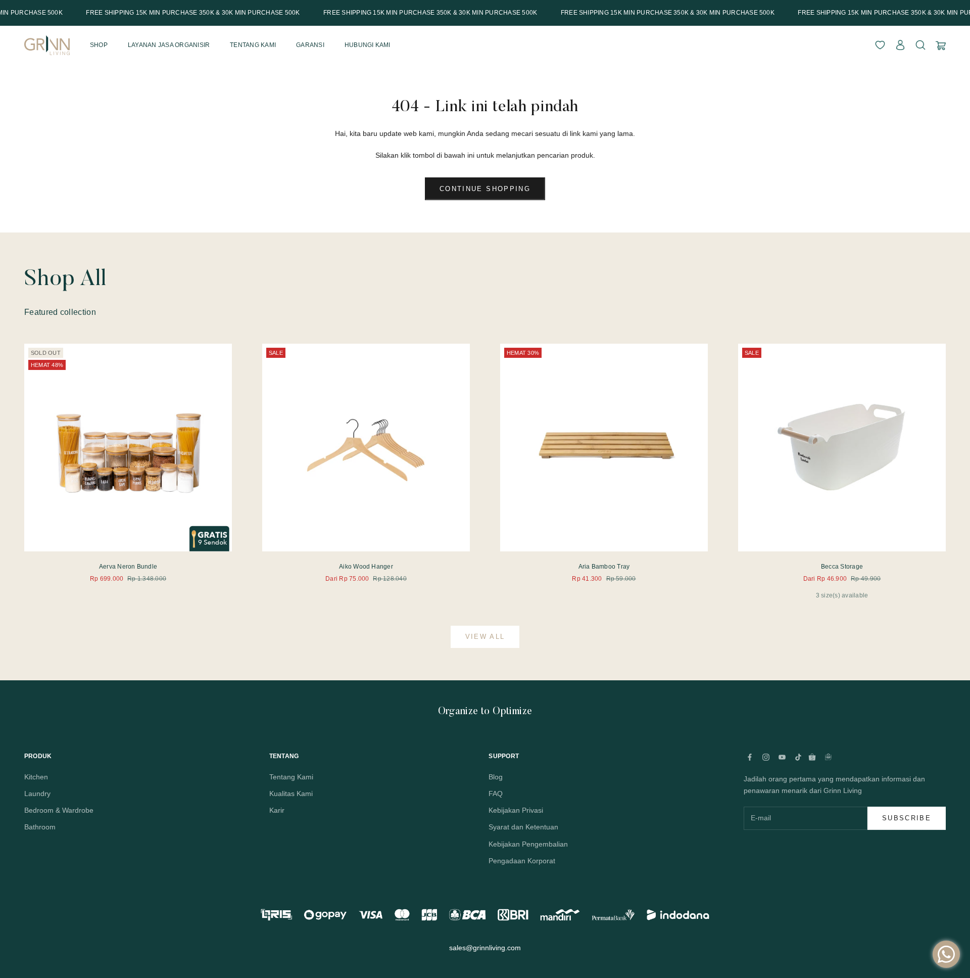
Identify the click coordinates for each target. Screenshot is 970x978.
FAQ (496, 793)
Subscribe (906, 818)
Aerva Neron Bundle (128, 566)
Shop (99, 45)
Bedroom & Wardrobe (58, 810)
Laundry (37, 793)
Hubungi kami (368, 45)
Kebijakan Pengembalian (528, 844)
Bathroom (40, 827)
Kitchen (36, 777)
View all (485, 636)
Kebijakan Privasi (516, 810)
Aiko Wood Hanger (366, 566)
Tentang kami (253, 45)
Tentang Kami (291, 777)
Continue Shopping (485, 189)
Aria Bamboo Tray (604, 566)
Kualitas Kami (291, 793)
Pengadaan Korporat (522, 861)
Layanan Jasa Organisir (169, 45)
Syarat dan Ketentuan (523, 827)
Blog (496, 777)
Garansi (310, 45)
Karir (276, 810)
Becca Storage (842, 566)
